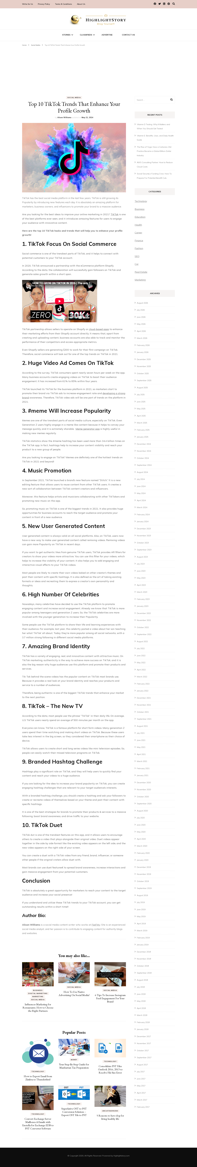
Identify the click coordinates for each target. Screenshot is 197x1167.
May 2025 (141, 408)
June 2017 (141, 1079)
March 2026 (142, 338)
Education (140, 216)
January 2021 (142, 775)
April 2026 (141, 331)
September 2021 (144, 719)
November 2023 (144, 535)
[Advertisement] (98, 67)
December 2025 (144, 359)
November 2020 (144, 789)
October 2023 (143, 543)
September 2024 (144, 465)
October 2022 (143, 627)
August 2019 (142, 895)
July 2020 (141, 818)
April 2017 (141, 1093)
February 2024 (143, 514)
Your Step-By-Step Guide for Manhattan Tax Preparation (74, 1066)
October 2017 (143, 1050)
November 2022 (144, 620)
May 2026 (141, 324)
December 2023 (144, 528)
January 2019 (142, 944)
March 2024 (142, 507)
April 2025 (141, 416)
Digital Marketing (37, 993)
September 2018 (144, 973)
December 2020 (144, 782)
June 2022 (141, 655)
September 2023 (144, 550)
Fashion (139, 248)
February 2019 (143, 937)
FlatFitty (96, 924)
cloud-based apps (99, 329)
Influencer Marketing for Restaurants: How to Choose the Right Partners (38, 1008)
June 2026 (141, 317)
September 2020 (144, 803)
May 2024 (141, 493)
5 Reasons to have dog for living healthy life (110, 1117)
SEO (137, 256)
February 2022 (143, 684)
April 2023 (141, 585)
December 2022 (144, 613)
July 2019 (141, 902)
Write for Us (27, 4)
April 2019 (141, 923)
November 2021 (144, 705)
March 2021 (142, 761)
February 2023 (143, 599)
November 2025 (144, 366)
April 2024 (141, 500)
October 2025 (143, 373)
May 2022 (141, 662)
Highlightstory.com (122, 1156)
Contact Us (128, 35)
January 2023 (142, 606)
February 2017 (143, 1107)
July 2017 (141, 1071)
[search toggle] (173, 4)
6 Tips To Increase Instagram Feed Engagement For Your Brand (110, 998)
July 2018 (141, 987)
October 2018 (143, 966)
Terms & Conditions (63, 4)
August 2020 (142, 811)
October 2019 (143, 881)
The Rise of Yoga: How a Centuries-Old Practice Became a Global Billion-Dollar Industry (154, 151)
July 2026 (141, 310)
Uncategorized (110, 1111)
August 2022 (142, 641)
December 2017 (144, 1036)
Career (138, 232)
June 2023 (141, 571)
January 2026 (142, 352)
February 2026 (143, 345)
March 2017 (142, 1100)
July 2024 (141, 479)
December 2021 (144, 698)
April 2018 (141, 1008)
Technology (37, 1071)
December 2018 (144, 952)
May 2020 (141, 832)
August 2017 (142, 1064)
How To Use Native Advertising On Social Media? (74, 993)
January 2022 (142, 691)
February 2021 (143, 768)
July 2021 (141, 733)
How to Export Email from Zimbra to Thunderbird (38, 1077)
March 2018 (142, 1015)
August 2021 (142, 726)
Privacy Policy (44, 4)
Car (137, 264)
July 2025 (141, 394)
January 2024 (142, 521)
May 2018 (141, 1001)
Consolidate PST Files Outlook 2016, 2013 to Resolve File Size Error (110, 1069)
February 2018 (143, 1022)
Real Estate (141, 272)
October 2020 (143, 796)
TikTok (114, 214)
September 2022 (144, 634)
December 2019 (144, 867)
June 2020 (141, 825)
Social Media (74, 97)
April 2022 (141, 669)
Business (37, 990)
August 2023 (142, 557)
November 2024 (144, 451)
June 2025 (141, 401)
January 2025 (142, 437)
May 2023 (141, 578)
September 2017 (144, 1057)
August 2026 (142, 303)
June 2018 (141, 994)
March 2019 (142, 930)
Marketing (37, 996)
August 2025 (142, 387)
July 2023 (141, 564)
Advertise (107, 35)
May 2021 (141, 747)
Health (138, 224)
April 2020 (141, 839)
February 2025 (143, 430)
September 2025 (144, 380)
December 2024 (144, 444)
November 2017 (144, 1043)
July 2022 (141, 648)
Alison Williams (64, 117)
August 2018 (142, 980)
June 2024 (141, 486)
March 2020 (142, 846)
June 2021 (141, 740)
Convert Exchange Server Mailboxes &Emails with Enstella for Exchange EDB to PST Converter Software (38, 1123)
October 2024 (143, 458)
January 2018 (142, 1029)
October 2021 (143, 712)
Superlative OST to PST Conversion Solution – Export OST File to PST (74, 1112)
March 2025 (142, 423)
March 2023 (142, 592)
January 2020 (142, 860)
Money (74, 1060)
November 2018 (144, 959)
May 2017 (141, 1086)
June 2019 (141, 909)
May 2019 (141, 916)
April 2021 (141, 754)
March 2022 (142, 676)
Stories (66, 35)
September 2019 (144, 888)
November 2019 (144, 874)
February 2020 (143, 853)
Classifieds (86, 35)
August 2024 (142, 472)
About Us (81, 4)
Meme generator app (88, 428)
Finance (139, 240)
